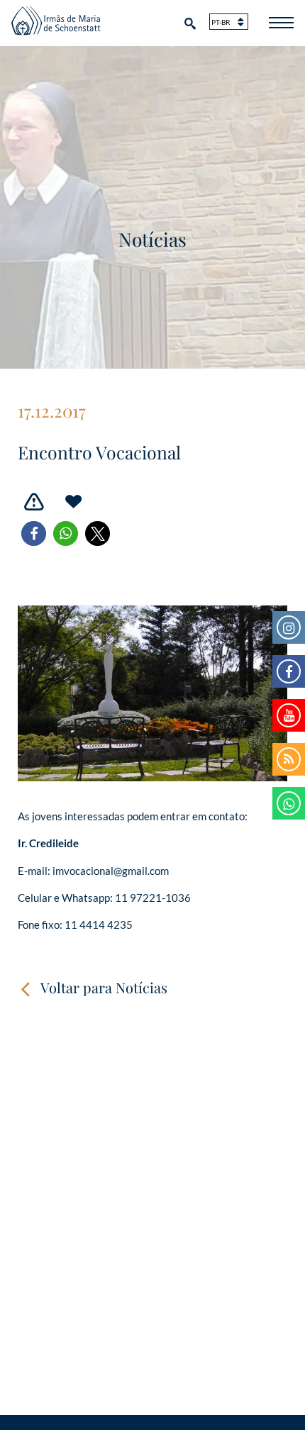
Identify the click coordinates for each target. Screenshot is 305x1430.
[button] (33, 533)
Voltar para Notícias (103, 987)
